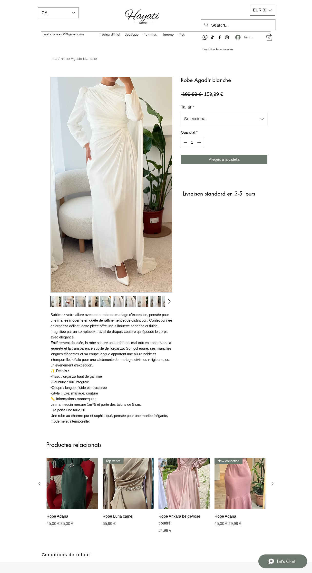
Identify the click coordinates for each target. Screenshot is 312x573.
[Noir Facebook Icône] (219, 37)
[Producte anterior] (39, 483)
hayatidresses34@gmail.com (62, 34)
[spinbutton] (192, 142)
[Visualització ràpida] (72, 483)
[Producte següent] (272, 483)
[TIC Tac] (212, 37)
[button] (269, 37)
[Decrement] (185, 142)
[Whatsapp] (205, 37)
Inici (54, 59)
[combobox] (224, 119)
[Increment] (199, 142)
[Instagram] (226, 37)
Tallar (187, 107)
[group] (156, 496)
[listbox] (262, 10)
